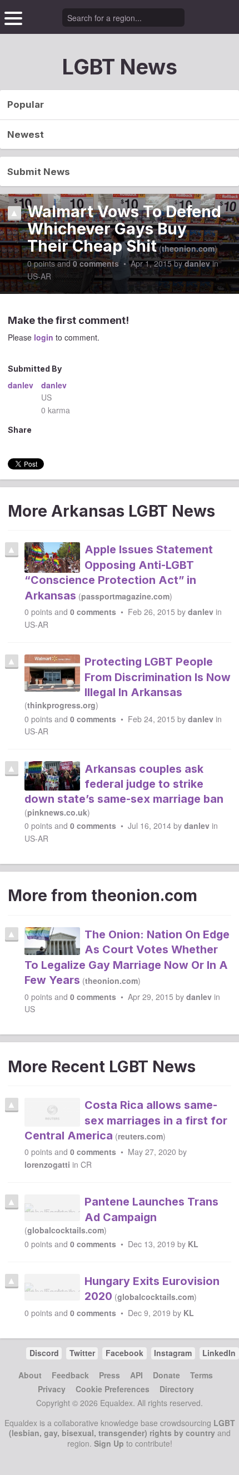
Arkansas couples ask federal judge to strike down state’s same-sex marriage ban (123, 784)
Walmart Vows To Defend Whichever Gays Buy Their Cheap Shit (124, 229)
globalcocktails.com (65, 1230)
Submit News (38, 171)
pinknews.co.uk (57, 812)
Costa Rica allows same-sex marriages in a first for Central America (125, 1120)
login (43, 337)
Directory (177, 1388)
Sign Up (109, 1443)
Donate (166, 1375)
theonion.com (188, 248)
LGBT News (119, 66)
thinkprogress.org (61, 705)
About (30, 1375)
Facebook (124, 1352)
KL (193, 1243)
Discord (44, 1352)
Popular (25, 104)
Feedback (70, 1375)
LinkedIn (219, 1352)
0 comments (96, 263)
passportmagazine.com (125, 596)
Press (109, 1375)
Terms (201, 1375)
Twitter (82, 1352)
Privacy (52, 1388)
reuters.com (140, 1136)
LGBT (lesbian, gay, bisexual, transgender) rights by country (122, 1427)
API (136, 1375)
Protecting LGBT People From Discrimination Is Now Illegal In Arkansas (157, 677)
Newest (25, 134)
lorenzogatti (47, 1164)
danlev (197, 263)
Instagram (173, 1352)
